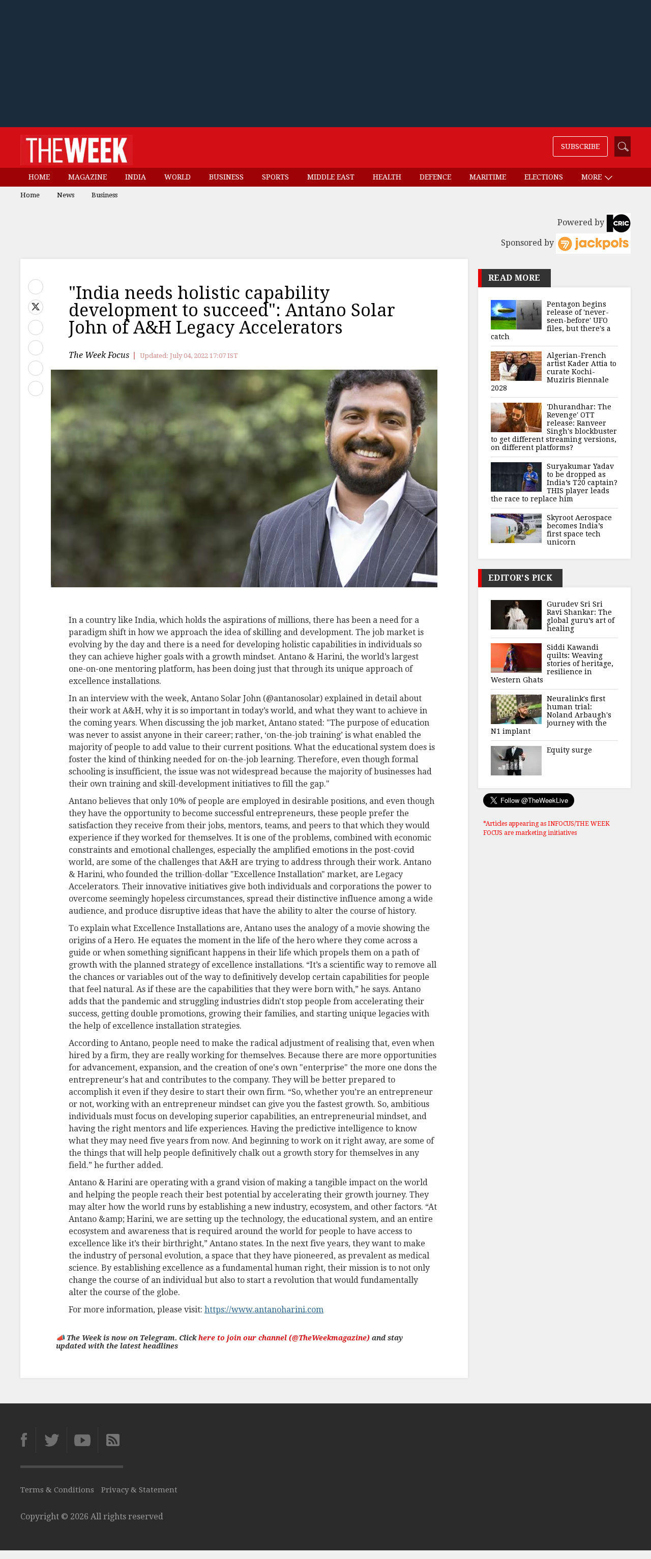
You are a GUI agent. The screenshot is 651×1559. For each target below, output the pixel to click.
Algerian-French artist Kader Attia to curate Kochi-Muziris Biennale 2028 (553, 371)
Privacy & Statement (139, 1489)
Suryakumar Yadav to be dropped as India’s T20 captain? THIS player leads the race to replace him (554, 482)
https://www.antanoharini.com (263, 1309)
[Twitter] (51, 1440)
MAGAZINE (87, 177)
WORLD (177, 177)
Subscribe (580, 146)
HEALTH (387, 177)
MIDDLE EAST (330, 177)
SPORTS (275, 177)
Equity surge (569, 750)
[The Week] (76, 147)
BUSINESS (226, 177)
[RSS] (110, 1440)
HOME (39, 177)
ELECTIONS (543, 177)
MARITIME (487, 177)
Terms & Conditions (57, 1489)
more (592, 177)
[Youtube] (82, 1440)
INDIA (135, 177)
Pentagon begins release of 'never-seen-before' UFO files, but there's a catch (551, 320)
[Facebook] (28, 1440)
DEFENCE (435, 177)
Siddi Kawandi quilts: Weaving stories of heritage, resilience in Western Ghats (552, 663)
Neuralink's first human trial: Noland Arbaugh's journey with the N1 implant (551, 715)
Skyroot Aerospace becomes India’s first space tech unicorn (579, 530)
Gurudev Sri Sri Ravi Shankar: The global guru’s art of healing (580, 616)
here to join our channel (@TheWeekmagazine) (284, 1338)
